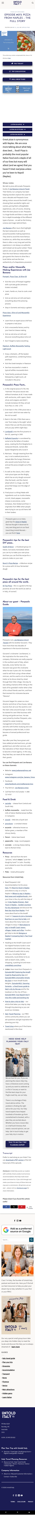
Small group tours (24, 1451)
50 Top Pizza (7, 586)
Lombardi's (9, 431)
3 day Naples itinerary (16, 902)
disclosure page (22, 1188)
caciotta (8, 803)
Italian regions (9, 1465)
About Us (7, 1474)
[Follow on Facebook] (15, 1221)
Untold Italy (26, 27)
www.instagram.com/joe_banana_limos (20, 777)
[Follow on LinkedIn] (19, 1496)
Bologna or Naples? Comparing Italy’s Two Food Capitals (18, 936)
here (6, 888)
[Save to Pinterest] (21, 1207)
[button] (2, 2)
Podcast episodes (17, 12)
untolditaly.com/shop (13, 965)
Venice (27, 1464)
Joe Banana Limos (22, 788)
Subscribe (13, 1476)
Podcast (20, 1453)
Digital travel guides (10, 1453)
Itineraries (8, 1464)
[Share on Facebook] (6, 1206)
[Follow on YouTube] (20, 1221)
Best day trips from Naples (15, 910)
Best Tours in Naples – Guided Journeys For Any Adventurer (18, 905)
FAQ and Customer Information (21, 1474)
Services (6, 1451)
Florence (21, 1464)
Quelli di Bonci (8, 547)
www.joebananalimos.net (21, 770)
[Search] (33, 3)
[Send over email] (29, 1512)
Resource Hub (8, 1462)
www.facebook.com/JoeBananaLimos (19, 784)
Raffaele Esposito (11, 438)
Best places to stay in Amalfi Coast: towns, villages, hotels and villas (17, 927)
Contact (6, 1476)
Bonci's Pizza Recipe (10, 563)
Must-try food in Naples (20, 888)
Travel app (13, 1451)
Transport (6, 1374)
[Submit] (31, 1240)
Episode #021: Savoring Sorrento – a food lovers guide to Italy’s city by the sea (17, 986)
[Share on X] (14, 1206)
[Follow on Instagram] (17, 1221)
